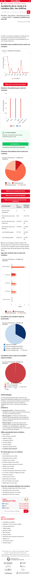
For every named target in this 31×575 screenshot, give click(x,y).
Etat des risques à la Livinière (10, 462)
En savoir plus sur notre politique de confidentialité (13, 147)
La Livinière (5, 454)
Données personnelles (7, 554)
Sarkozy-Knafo (7, 534)
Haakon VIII (6, 538)
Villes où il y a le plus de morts (15, 191)
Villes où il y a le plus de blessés (15, 195)
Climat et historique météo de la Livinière (14, 470)
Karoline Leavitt (7, 530)
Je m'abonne (14, 144)
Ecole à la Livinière (7, 474)
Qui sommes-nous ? (6, 551)
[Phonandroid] (23, 573)
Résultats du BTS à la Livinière (10, 494)
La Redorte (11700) (7, 440)
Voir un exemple (24, 503)
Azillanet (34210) (7, 438)
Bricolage (6, 508)
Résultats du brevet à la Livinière (11, 492)
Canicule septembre (8, 526)
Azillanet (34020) (7, 17)
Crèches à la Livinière (8, 476)
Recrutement (23, 552)
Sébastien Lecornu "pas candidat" (12, 524)
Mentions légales (5, 556)
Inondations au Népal (9, 522)
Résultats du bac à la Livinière (10, 490)
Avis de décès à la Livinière (9, 456)
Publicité (27, 551)
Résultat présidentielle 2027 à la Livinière (14, 488)
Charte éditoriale (20, 551)
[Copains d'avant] (8, 570)
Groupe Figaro (13, 556)
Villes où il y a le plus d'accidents (15, 84)
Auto (5, 3)
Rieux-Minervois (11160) (9, 436)
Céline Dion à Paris (8, 540)
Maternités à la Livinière (9, 479)
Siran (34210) (6, 434)
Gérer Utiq (26, 554)
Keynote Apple (7, 542)
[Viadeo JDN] (23, 570)
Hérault (24, 3)
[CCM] (23, 563)
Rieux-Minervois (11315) (23, 15)
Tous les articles (12, 552)
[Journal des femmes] (8, 563)
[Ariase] (8, 573)
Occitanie (17, 3)
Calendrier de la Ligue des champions (13, 536)
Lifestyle (6, 503)
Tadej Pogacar (7, 528)
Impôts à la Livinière (8, 468)
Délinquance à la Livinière (9, 458)
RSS (18, 552)
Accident (10, 3)
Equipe (14, 551)
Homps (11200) (6, 444)
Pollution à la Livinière (8, 460)
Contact (6, 552)
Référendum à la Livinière (9, 483)
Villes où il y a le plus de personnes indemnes (15, 200)
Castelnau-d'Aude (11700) (9, 446)
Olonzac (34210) (6, 442)
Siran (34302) (11, 15)
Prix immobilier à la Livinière (10, 481)
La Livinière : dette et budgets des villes (13, 472)
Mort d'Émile (6, 532)
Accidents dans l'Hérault (9, 448)
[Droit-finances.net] (23, 566)
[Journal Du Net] (8, 566)
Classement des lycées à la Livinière (12, 464)
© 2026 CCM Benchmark (23, 556)
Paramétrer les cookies (18, 554)
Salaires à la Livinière (8, 466)
